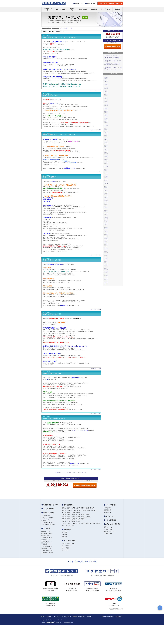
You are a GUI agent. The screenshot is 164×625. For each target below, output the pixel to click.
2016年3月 (106, 196)
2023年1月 (106, 115)
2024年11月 (106, 87)
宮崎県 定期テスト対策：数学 (52, 373)
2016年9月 (106, 187)
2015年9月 (106, 204)
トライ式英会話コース (47, 550)
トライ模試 (65, 550)
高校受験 (64, 534)
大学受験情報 (107, 512)
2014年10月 (106, 220)
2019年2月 (106, 149)
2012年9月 (106, 255)
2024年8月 (106, 91)
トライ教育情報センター (48, 522)
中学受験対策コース (46, 533)
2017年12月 (106, 166)
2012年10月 (106, 254)
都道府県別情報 (83, 9)
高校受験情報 (107, 510)
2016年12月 (106, 183)
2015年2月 (106, 214)
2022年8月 (106, 119)
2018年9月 (106, 156)
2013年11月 (106, 235)
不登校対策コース (46, 544)
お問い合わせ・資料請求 (112, 524)
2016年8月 (106, 189)
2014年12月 (106, 217)
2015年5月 (106, 210)
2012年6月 (106, 259)
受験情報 (117, 9)
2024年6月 (106, 94)
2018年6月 (106, 160)
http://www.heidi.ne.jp (68, 622)
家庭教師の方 (119, 616)
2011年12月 (106, 268)
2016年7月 (106, 190)
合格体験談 (94, 9)
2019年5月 (106, 145)
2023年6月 (106, 111)
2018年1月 (106, 165)
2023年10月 (106, 105)
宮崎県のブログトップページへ (63, 472)
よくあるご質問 (108, 533)
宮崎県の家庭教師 (55, 28)
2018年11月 (106, 153)
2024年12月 (106, 85)
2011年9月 (106, 272)
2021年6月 (106, 128)
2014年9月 (106, 221)
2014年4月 (106, 228)
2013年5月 (106, 244)
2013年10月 (106, 237)
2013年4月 (106, 245)
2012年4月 (106, 262)
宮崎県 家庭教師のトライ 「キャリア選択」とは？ (112, 60)
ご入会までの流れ (108, 529)
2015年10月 (106, 203)
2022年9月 (106, 118)
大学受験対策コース (46, 542)
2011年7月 (106, 275)
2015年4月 (106, 211)
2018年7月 (106, 159)
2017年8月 (106, 172)
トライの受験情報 (110, 505)
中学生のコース (45, 535)
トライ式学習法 (45, 515)
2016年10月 (106, 186)
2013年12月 (106, 234)
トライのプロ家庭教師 (47, 518)
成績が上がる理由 (60, 9)
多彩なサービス (45, 520)
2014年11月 (106, 218)
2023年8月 (106, 108)
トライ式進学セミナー (68, 546)
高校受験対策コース (46, 537)
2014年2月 (106, 231)
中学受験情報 (107, 508)
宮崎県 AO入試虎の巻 (50, 177)
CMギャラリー (109, 516)
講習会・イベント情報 (68, 543)
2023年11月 (106, 104)
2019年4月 (106, 146)
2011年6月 (106, 276)
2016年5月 (106, 193)
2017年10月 (106, 169)
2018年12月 (106, 152)
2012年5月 (106, 261)
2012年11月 (106, 252)
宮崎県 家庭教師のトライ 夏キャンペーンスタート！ (59, 134)
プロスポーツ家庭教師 (47, 552)
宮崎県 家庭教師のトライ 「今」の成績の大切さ (112, 63)
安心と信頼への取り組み (48, 524)
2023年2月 (106, 114)
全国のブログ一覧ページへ (80, 472)
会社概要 (49, 616)
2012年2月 (106, 265)
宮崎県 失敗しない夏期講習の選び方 (54, 418)
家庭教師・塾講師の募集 (78, 616)
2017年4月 (106, 177)
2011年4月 (106, 279)
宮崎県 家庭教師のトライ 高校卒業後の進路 (111, 57)
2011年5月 (106, 278)
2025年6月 (106, 77)
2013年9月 (106, 238)
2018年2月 (106, 163)
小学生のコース (45, 531)
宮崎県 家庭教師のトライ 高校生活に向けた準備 (112, 64)
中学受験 (64, 532)
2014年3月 (106, 230)
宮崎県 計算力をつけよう (51, 95)
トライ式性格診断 (110, 520)
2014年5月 (106, 227)
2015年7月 (106, 207)
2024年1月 (106, 101)
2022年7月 (106, 121)
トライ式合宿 (65, 548)
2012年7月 (106, 258)
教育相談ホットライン (110, 531)
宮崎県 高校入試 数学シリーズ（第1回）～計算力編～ (59, 37)
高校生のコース (45, 540)
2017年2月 (106, 180)
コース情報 (72, 9)
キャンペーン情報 (105, 9)
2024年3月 (106, 98)
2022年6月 (106, 122)
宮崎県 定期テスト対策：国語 (52, 314)
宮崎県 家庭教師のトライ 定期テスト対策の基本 (112, 61)
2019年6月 (106, 143)
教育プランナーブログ (68, 525)
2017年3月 (106, 179)
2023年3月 (106, 112)
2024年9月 (106, 90)
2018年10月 (106, 155)
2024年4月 (106, 97)
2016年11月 (106, 184)
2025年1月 (106, 84)
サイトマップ (57, 616)
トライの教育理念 (47, 9)
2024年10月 (106, 88)
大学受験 (64, 536)
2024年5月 (106, 95)
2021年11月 (106, 125)
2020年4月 (106, 138)
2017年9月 (106, 170)
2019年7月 (106, 142)
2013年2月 (106, 248)
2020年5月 (106, 136)
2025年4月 (106, 80)
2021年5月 (106, 129)
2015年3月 (106, 213)
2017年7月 (106, 173)
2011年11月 (106, 269)
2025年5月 (106, 78)
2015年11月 (106, 201)
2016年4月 (106, 194)
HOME (43, 616)
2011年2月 (106, 282)
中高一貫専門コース (46, 546)
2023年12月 (106, 102)
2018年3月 (106, 162)
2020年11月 (106, 135)
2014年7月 (106, 224)
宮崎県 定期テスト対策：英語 (52, 260)
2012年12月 (106, 251)
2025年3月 (106, 81)
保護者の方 (111, 616)
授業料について (108, 527)
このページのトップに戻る (96, 90)
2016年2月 (106, 197)
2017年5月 (106, 176)
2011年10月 (106, 271)
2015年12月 (106, 200)
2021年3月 (106, 132)
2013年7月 (106, 241)
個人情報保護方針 (66, 616)
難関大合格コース (46, 548)
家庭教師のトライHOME (46, 28)
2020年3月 (106, 139)
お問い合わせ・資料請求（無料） (109, 3)
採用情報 (89, 616)
